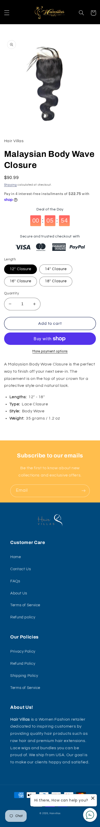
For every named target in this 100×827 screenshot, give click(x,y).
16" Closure (21, 281)
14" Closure (56, 269)
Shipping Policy (24, 676)
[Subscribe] (83, 490)
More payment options (50, 351)
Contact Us (20, 569)
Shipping (10, 184)
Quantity (11, 293)
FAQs (15, 581)
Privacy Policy (22, 651)
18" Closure (56, 281)
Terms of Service (25, 605)
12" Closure (21, 269)
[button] (7, 13)
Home (15, 557)
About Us (18, 593)
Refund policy (22, 617)
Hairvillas (54, 813)
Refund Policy (22, 664)
